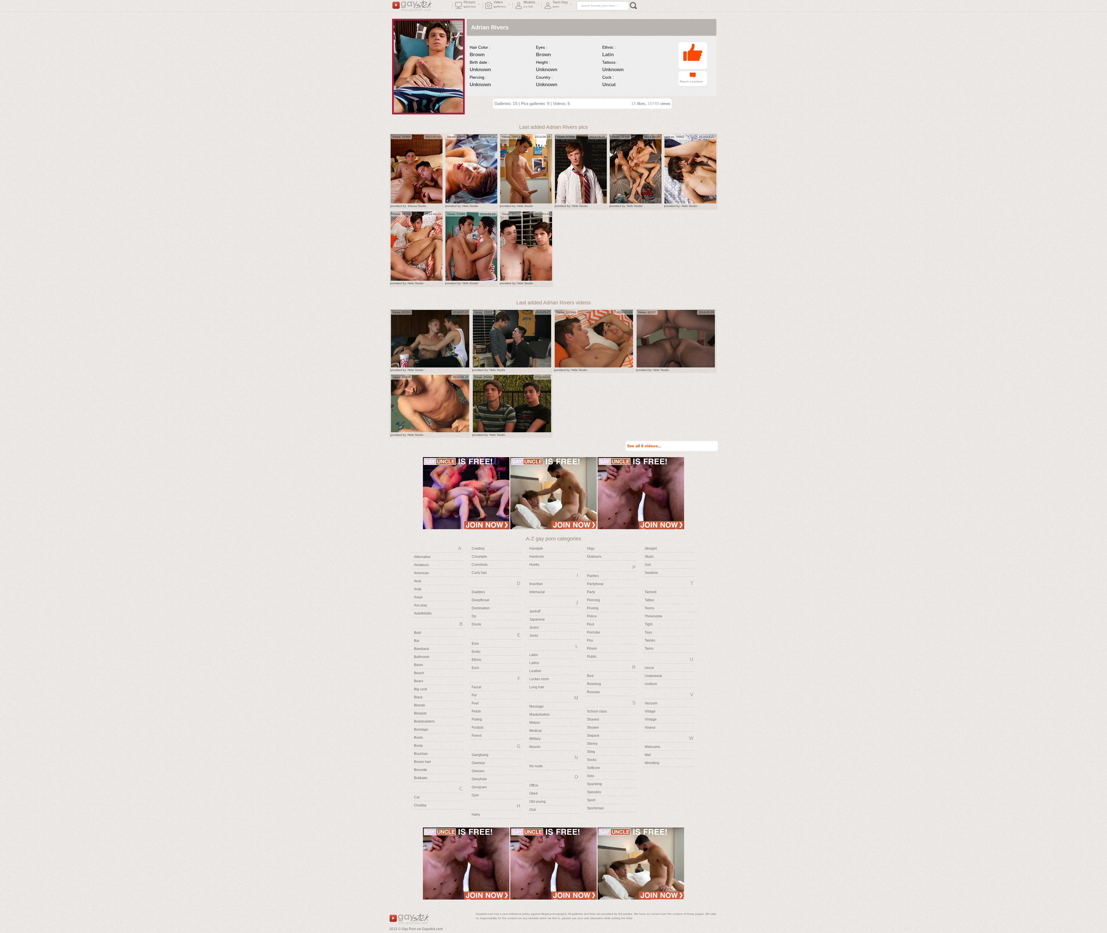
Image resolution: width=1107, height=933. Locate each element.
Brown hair (422, 762)
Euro (475, 668)
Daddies (478, 592)
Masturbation (539, 715)
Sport (591, 800)
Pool (590, 624)
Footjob (477, 727)
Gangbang (480, 755)
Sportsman (595, 808)
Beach (419, 673)
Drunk (476, 624)
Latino (534, 663)
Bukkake (421, 778)
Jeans (534, 627)
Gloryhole (479, 779)
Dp (474, 616)
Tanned (650, 592)
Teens (649, 608)
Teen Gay (560, 4)
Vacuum (651, 703)
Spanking (594, 784)
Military (535, 739)
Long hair (536, 687)
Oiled (533, 793)
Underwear (653, 676)
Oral (532, 810)
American (421, 573)
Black (418, 697)
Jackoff (534, 611)
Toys (648, 632)
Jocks (533, 636)
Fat (474, 695)
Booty (418, 746)
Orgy (590, 548)
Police (592, 616)
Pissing (592, 608)
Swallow (651, 573)
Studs (649, 557)
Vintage (651, 719)
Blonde (419, 705)
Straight (651, 548)
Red (590, 676)
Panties (593, 576)
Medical (535, 731)
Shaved (593, 719)
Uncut (649, 668)
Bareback (421, 649)
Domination (481, 608)
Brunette (420, 770)
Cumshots (479, 565)
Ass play (420, 605)
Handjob (536, 548)
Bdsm (418, 665)
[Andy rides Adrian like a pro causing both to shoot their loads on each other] (526, 169)
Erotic (476, 652)
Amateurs (421, 565)
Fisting (477, 719)
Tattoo (649, 600)
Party (591, 592)
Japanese (537, 619)
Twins (649, 648)
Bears (418, 681)
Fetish (476, 711)
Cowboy (478, 548)
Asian (418, 597)
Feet (475, 703)
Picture (470, 4)
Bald (417, 633)
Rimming (594, 684)
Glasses (478, 771)
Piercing (593, 600)
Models (529, 4)
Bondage (421, 729)
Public (592, 657)
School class (597, 711)
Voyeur (650, 727)
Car (417, 797)
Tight (648, 624)
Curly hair (479, 573)
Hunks (534, 565)
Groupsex (479, 787)
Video (500, 4)
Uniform (651, 684)
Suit (648, 565)
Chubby (420, 805)
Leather (535, 671)
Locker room (539, 679)
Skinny (592, 744)
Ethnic (476, 660)
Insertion (536, 584)
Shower (593, 727)
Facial (476, 687)
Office (533, 785)
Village (650, 711)
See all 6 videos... (644, 446)
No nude (536, 766)
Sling (591, 752)
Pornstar (593, 632)
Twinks (650, 640)
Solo (590, 776)
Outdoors (594, 557)
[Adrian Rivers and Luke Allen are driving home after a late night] (471, 169)
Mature (534, 723)
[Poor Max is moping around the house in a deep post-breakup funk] (430, 339)
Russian (593, 692)
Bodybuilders (424, 721)
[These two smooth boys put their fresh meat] (526, 246)
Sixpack (593, 736)
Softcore (593, 768)
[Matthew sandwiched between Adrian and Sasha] (635, 169)
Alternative (422, 557)
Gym (475, 795)
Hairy (476, 815)
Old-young (537, 802)
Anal (417, 581)
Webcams (652, 747)
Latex (533, 655)
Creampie (479, 557)
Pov (590, 640)
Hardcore (536, 557)
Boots (418, 738)
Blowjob (420, 713)
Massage (536, 706)
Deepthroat (480, 600)
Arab (417, 589)
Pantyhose (595, 584)
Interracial (537, 592)
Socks (591, 760)
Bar (416, 641)
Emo (475, 644)
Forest (476, 736)
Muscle (535, 747)
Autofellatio (423, 613)
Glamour (478, 763)
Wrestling (652, 763)
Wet (648, 755)
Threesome (653, 616)
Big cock (420, 689)
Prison (592, 648)
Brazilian (421, 754)
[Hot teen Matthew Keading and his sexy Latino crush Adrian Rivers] (690, 169)
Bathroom (421, 657)
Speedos (594, 792)
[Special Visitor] (416, 246)
